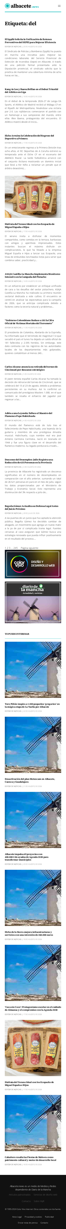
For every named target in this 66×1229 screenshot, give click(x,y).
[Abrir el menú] (59, 6)
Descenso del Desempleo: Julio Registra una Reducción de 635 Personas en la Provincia (29, 461)
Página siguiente (29, 547)
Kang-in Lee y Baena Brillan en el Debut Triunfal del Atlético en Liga (31, 91)
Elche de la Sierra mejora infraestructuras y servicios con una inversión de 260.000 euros (29, 933)
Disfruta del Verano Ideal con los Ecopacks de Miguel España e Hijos (29, 226)
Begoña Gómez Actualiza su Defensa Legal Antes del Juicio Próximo (31, 508)
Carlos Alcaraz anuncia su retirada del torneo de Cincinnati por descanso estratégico (31, 368)
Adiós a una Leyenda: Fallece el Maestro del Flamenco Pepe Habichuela (28, 415)
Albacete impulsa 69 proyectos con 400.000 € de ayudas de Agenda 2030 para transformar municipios (26, 857)
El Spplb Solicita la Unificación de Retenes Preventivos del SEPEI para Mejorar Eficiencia (30, 41)
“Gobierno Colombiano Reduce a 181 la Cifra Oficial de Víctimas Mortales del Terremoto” (29, 322)
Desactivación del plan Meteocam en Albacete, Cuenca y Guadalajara (30, 780)
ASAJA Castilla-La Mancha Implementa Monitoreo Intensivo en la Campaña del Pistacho (32, 275)
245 (15, 547)
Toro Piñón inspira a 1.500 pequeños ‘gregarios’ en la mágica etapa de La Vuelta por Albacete (32, 705)
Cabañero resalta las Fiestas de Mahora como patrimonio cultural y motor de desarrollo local (30, 1159)
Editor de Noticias (13, 46)
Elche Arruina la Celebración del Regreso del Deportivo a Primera (29, 137)
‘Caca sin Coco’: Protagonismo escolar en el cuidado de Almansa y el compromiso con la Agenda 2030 (33, 1008)
